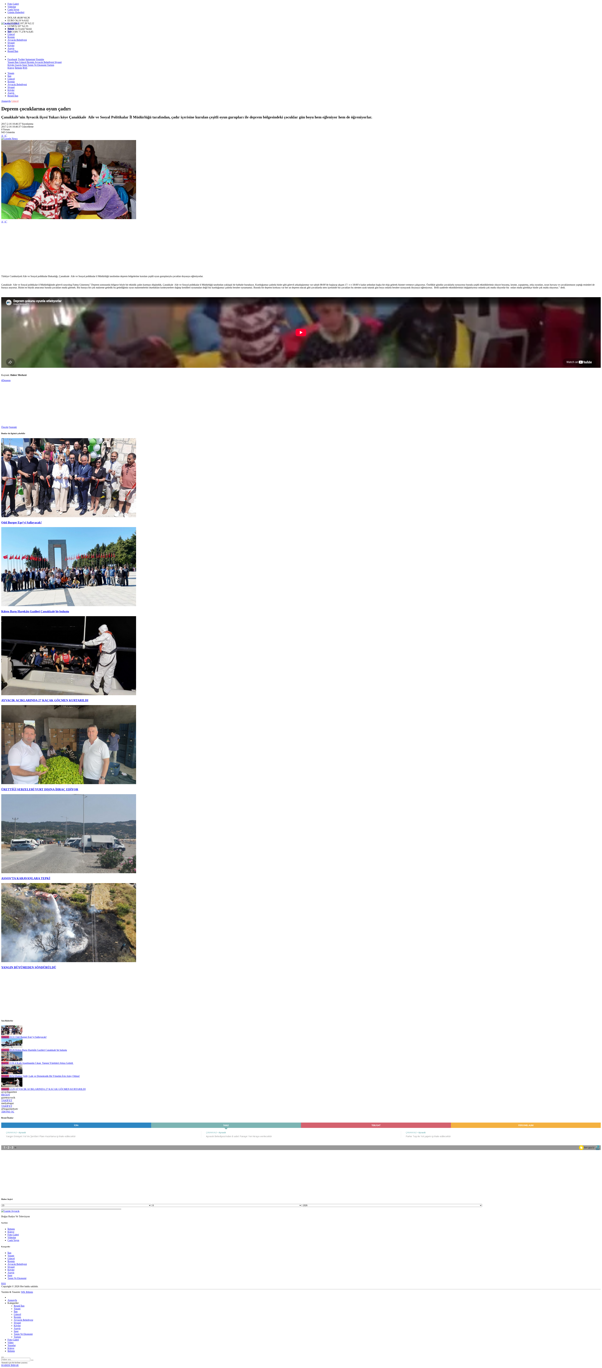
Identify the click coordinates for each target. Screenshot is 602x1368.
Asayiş (11, 48)
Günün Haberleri (16, 12)
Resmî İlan (13, 51)
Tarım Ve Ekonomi (36, 65)
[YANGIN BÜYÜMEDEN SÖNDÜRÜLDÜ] (68, 961)
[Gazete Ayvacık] (10, 23)
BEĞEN (5, 1094)
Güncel (11, 34)
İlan (9, 31)
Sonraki (13, 427)
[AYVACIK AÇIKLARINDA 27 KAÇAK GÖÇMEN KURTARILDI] (68, 694)
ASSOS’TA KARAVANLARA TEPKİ (25, 878)
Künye (11, 67)
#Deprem (6, 380)
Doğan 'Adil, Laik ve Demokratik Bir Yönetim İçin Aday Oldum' (44, 1076)
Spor (24, 65)
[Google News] (9, 138)
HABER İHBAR (10, 1365)
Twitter (21, 59)
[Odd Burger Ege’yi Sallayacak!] (68, 516)
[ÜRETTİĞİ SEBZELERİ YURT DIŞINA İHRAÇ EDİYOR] (68, 783)
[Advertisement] (95, 248)
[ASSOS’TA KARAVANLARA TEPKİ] (68, 872)
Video (10, 1342)
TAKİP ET (6, 1100)
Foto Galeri (13, 4)
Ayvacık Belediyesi (17, 40)
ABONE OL (7, 1111)
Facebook (12, 59)
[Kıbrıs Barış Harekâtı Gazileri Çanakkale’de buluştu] (68, 605)
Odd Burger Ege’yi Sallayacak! (21, 522)
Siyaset (11, 42)
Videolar (12, 6)
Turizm (50, 65)
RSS (25, 67)
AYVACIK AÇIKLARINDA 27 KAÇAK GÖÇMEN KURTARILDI (44, 700)
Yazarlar (12, 1345)
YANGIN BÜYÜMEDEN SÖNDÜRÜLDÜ (28, 967)
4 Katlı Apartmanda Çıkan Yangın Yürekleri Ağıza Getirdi (41, 1063)
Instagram (30, 59)
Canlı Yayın (13, 9)
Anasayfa (6, 101)
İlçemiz (11, 37)
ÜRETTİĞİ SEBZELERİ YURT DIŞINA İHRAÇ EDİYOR (39, 789)
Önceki (4, 427)
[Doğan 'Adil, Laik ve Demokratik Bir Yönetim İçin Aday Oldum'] (11, 1073)
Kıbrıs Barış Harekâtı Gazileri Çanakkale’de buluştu (35, 611)
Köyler (11, 45)
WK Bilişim (27, 1292)
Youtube (40, 59)
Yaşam (11, 28)
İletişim (18, 67)
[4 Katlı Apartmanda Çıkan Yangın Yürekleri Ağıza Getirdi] (11, 1060)
